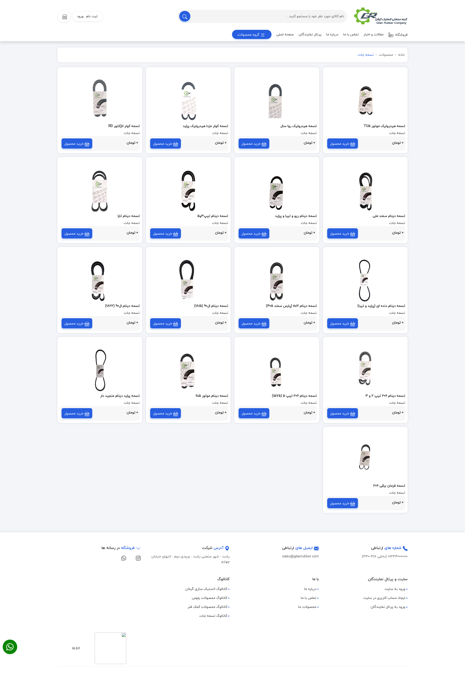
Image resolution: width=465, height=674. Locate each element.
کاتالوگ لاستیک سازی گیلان (206, 589)
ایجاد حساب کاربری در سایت (384, 598)
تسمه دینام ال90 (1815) (211, 306)
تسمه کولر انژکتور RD (124, 126)
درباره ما (332, 34)
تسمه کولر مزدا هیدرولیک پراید (205, 126)
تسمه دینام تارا (129, 216)
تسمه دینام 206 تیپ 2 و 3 (385, 396)
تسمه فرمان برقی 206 (389, 486)
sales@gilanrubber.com (300, 556)
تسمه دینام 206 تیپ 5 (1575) (294, 396)
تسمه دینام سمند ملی (389, 216)
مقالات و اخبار (374, 34)
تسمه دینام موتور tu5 (211, 396)
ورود (80, 16)
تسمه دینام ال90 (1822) (122, 306)
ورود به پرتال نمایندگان (388, 607)
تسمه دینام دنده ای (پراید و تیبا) (381, 306)
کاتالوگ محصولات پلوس (209, 598)
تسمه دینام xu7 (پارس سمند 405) (291, 306)
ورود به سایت (395, 589)
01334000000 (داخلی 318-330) (385, 556)
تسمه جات (397, 133)
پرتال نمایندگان (310, 34)
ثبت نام (92, 16)
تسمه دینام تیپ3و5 (212, 216)
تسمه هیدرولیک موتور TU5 (384, 126)
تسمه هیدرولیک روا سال (298, 126)
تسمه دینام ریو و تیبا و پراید (296, 216)
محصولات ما (307, 607)
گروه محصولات (248, 34)
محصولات (386, 55)
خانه (401, 55)
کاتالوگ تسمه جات (213, 616)
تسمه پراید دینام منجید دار (120, 396)
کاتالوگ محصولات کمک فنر (207, 607)
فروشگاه (401, 34)
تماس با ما (351, 34)
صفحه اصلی (285, 34)
